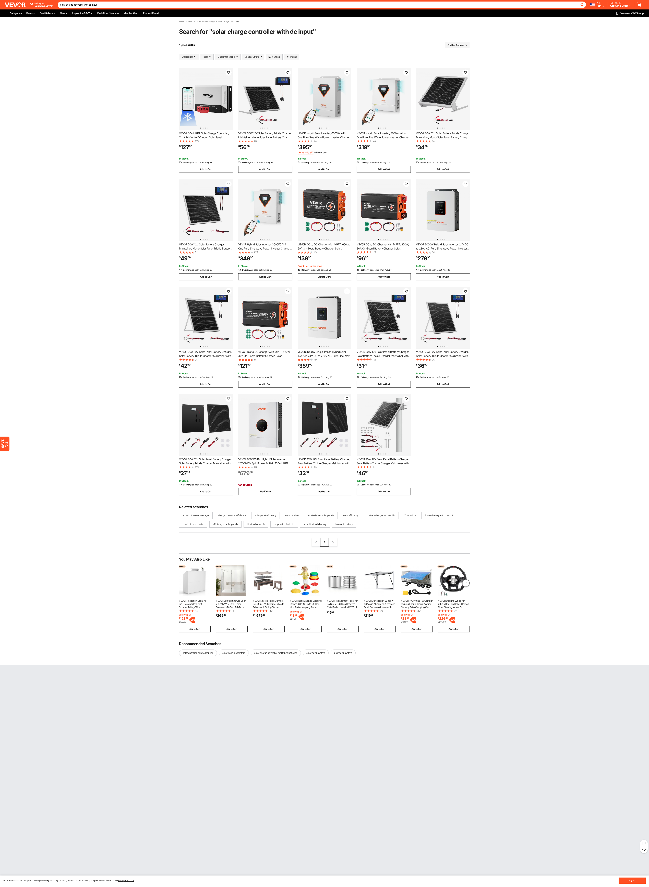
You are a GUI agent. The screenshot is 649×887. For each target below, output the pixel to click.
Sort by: (451, 45)
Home (181, 21)
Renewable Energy (207, 21)
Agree (632, 880)
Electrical (191, 21)
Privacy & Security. (126, 880)
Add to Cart (206, 169)
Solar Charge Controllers (228, 21)
